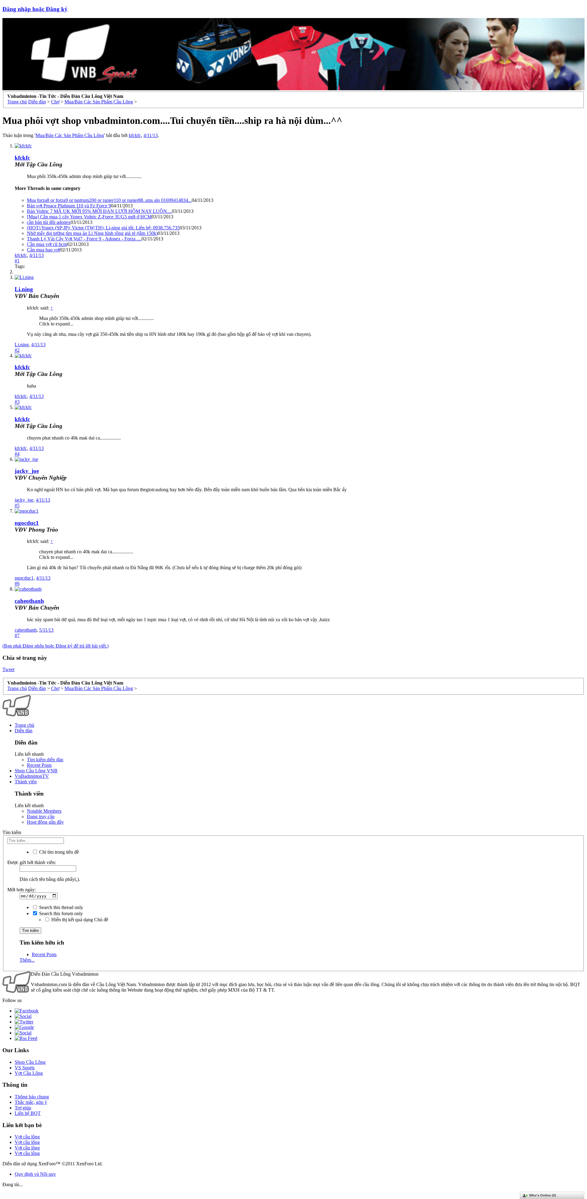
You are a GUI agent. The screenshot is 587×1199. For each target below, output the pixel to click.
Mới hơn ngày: (21, 889)
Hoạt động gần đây (45, 822)
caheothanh (29, 601)
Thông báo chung (32, 1096)
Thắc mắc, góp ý (31, 1102)
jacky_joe (27, 471)
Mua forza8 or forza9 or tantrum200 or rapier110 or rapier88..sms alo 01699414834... (109, 200)
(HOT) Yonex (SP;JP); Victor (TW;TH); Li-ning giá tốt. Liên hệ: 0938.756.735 (103, 227)
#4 (17, 453)
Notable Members (44, 811)
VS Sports (25, 1067)
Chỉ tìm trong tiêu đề (58, 852)
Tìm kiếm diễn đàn (45, 759)
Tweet (8, 669)
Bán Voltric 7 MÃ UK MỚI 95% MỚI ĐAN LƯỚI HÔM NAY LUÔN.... (99, 211)
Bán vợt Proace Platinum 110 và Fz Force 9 (69, 205)
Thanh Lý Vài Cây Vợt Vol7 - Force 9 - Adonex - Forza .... (84, 238)
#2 (17, 350)
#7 (17, 635)
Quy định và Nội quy (35, 1174)
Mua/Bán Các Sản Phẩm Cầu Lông (69, 135)
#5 (17, 505)
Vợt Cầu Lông (29, 1073)
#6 (17, 583)
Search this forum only (60, 913)
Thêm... (27, 960)
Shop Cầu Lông (30, 1062)
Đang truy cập (40, 816)
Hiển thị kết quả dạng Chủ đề (79, 919)
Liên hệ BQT (28, 1113)
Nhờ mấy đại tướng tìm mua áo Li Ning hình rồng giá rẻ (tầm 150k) (92, 233)
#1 (17, 260)
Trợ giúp (23, 1107)
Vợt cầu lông (27, 1136)
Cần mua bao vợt (43, 249)
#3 (17, 401)
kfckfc (135, 135)
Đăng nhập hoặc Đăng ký (35, 9)
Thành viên (26, 781)
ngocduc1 (27, 523)
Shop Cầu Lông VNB (36, 770)
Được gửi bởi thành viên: (31, 862)
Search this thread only (60, 907)
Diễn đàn (23, 730)
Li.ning (24, 289)
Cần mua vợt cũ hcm (47, 244)
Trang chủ (24, 725)
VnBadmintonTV (32, 776)
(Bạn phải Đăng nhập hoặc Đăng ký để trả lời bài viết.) (55, 645)
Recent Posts (39, 765)
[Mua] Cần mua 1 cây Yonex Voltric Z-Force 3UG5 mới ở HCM (89, 216)
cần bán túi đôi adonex (49, 222)
